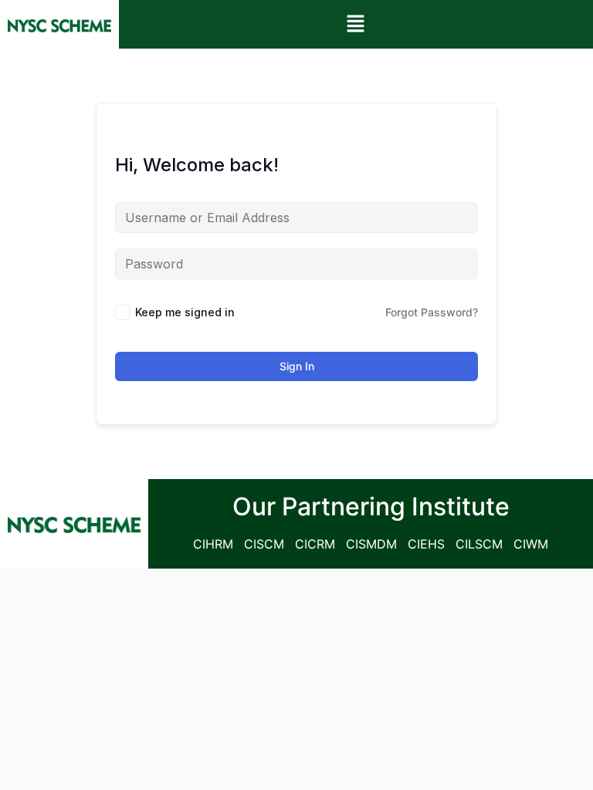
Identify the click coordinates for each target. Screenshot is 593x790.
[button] (356, 24)
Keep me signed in (185, 312)
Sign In (297, 366)
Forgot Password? (431, 312)
